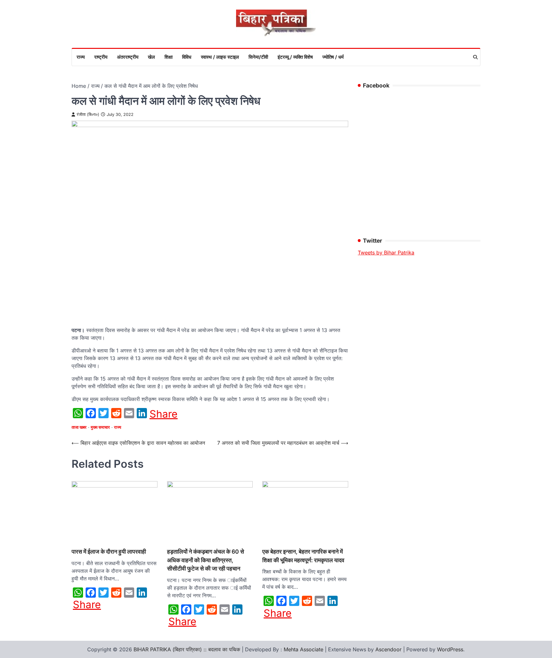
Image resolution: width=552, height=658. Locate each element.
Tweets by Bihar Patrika (386, 252)
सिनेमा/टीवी (258, 57)
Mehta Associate (304, 649)
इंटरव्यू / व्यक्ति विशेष (295, 57)
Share (164, 414)
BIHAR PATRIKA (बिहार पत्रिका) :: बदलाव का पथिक (187, 649)
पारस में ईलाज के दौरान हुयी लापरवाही (109, 551)
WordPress (450, 649)
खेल (151, 57)
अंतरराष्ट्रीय (127, 57)
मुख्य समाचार (100, 427)
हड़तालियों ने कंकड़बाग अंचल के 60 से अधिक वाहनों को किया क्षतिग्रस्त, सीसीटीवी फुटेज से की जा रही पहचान (205, 560)
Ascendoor (388, 649)
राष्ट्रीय (100, 57)
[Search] (475, 57)
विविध (186, 57)
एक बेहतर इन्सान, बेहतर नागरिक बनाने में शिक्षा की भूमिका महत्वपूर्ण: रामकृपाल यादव (303, 555)
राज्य (81, 57)
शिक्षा (168, 57)
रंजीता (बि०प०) (88, 114)
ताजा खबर (79, 427)
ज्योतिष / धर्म (333, 57)
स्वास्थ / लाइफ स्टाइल (220, 57)
